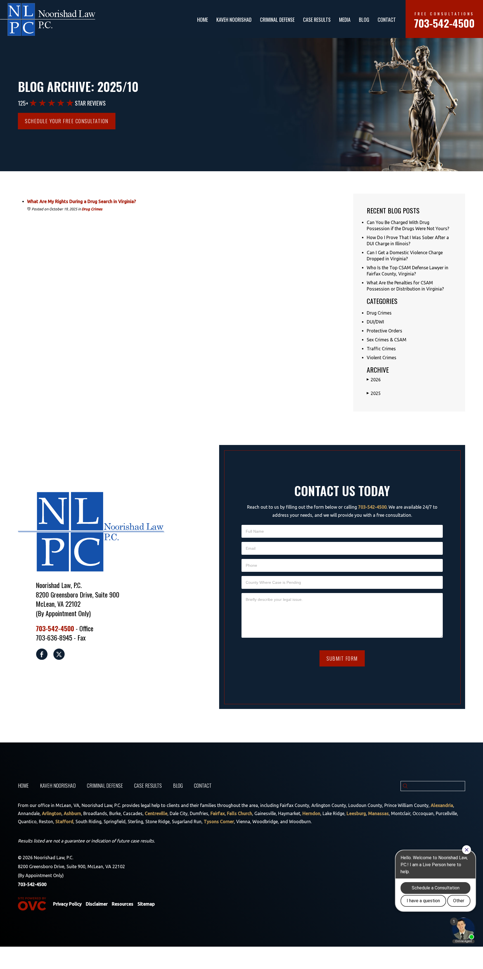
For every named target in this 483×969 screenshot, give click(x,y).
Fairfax (217, 813)
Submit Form (342, 658)
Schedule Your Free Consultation (66, 121)
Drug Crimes (92, 209)
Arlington (51, 813)
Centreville (156, 813)
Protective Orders (384, 330)
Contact (387, 19)
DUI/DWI (375, 321)
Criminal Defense (277, 19)
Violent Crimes (381, 357)
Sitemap (146, 903)
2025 (374, 393)
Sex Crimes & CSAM (386, 339)
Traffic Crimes (381, 348)
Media (345, 19)
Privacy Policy (67, 903)
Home (202, 19)
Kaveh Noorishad (234, 19)
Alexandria (442, 805)
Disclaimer (97, 903)
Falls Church (239, 813)
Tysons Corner (219, 821)
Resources (122, 903)
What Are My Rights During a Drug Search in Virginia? (81, 201)
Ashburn (72, 813)
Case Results (317, 19)
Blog (364, 19)
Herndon (311, 813)
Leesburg (356, 813)
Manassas (378, 813)
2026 (374, 379)
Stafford (64, 821)
